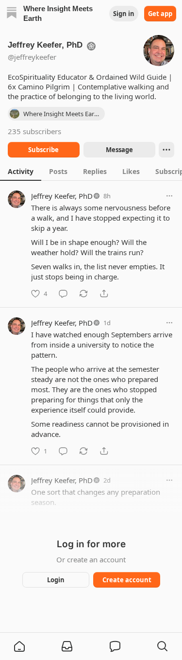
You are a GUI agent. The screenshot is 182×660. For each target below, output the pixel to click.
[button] (19, 646)
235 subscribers (34, 131)
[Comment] (63, 293)
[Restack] (83, 293)
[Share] (104, 293)
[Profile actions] (166, 149)
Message (118, 149)
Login (56, 579)
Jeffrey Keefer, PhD (62, 196)
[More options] (169, 196)
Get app (160, 13)
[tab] (20, 171)
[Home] (11, 14)
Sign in (123, 13)
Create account (126, 579)
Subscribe (43, 149)
